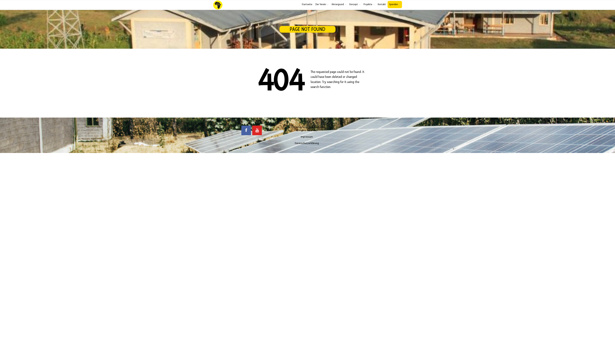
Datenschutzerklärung (307, 143)
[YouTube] (257, 130)
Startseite (307, 4)
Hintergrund (338, 4)
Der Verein (321, 4)
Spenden (393, 4)
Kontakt (382, 4)
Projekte (368, 4)
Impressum (307, 136)
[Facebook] (246, 130)
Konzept (353, 4)
